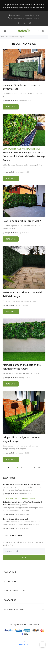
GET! (24, 557)
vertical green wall (31, 149)
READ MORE (11, 107)
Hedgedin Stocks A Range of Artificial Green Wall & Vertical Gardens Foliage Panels (24, 156)
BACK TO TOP (24, 644)
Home (3, 37)
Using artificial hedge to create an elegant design (21, 439)
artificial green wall (12, 149)
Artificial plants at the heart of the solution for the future (22, 367)
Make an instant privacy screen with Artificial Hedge (22, 294)
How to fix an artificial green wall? (22, 221)
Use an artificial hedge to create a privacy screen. (21, 87)
